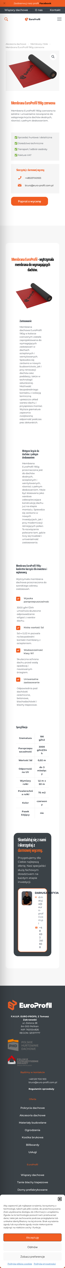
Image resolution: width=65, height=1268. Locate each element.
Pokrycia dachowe (32, 1108)
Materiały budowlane (32, 1122)
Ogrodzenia (32, 1130)
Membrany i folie (39, 44)
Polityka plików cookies (20, 1263)
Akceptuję (32, 1237)
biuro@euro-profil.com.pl (39, 185)
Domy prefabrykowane (32, 1189)
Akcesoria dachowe (16, 44)
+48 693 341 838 (41, 937)
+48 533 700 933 (37, 1079)
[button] (60, 1199)
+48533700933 (33, 178)
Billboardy (32, 1144)
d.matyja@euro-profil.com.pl (40, 910)
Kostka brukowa (32, 1137)
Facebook (45, 3)
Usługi (32, 1152)
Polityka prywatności (45, 1263)
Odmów (32, 1247)
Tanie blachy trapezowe (32, 1182)
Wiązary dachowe (32, 1175)
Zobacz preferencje (32, 1256)
